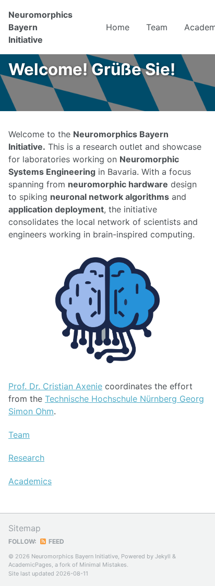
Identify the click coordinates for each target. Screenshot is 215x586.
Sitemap (24, 528)
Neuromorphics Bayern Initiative (40, 27)
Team (157, 27)
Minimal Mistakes (103, 564)
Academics (30, 481)
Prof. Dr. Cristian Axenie (55, 386)
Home (117, 27)
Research (26, 457)
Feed (55, 541)
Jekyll (163, 556)
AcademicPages (30, 564)
